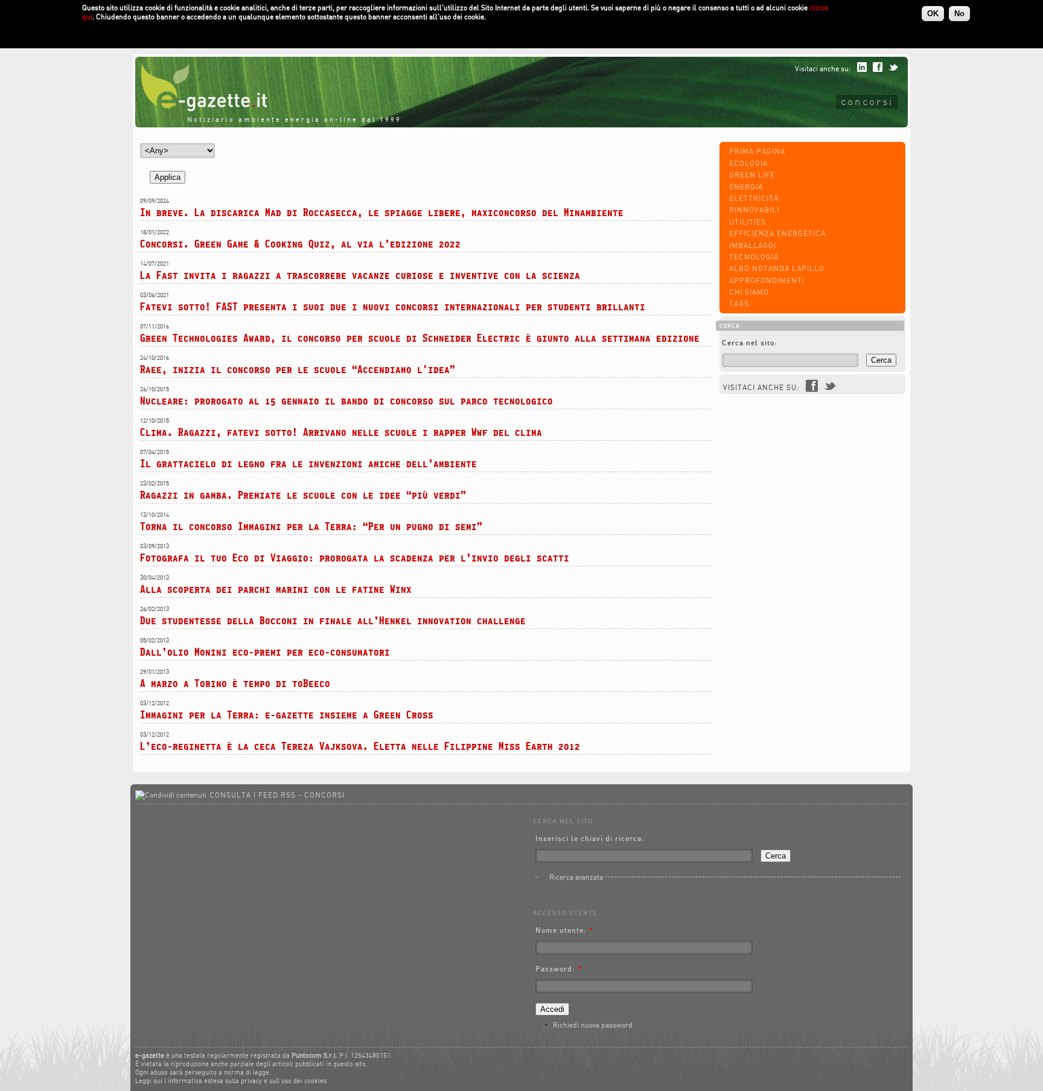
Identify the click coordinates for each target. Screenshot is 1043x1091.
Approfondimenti (767, 280)
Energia (746, 186)
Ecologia (748, 163)
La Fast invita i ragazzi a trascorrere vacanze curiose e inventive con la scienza (360, 275)
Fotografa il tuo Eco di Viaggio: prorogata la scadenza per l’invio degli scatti (354, 557)
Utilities (747, 221)
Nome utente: (564, 930)
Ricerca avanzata (576, 876)
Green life (752, 174)
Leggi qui (148, 1081)
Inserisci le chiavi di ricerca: (590, 838)
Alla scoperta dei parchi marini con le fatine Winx (276, 589)
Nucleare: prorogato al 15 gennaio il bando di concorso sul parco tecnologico (346, 400)
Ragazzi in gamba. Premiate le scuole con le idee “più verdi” (303, 495)
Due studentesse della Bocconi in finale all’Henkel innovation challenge (333, 620)
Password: (558, 968)
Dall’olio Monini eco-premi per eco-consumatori (265, 651)
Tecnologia (754, 256)
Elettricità (754, 198)
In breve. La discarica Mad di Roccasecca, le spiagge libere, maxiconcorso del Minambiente (382, 212)
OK (933, 13)
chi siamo (749, 291)
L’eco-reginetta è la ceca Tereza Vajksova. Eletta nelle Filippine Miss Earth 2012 (360, 746)
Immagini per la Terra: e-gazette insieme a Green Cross (286, 714)
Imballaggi (752, 245)
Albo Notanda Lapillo (777, 268)
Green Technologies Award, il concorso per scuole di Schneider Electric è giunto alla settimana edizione (420, 338)
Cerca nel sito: (749, 342)
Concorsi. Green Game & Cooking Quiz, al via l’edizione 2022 (300, 243)
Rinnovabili (754, 209)
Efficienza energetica (777, 233)
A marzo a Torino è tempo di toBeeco (235, 683)
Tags (739, 303)
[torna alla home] (201, 108)
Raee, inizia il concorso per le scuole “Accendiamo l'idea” (297, 369)
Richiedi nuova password (593, 1024)
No (959, 13)
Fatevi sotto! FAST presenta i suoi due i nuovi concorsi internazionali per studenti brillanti (392, 306)
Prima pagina (757, 151)
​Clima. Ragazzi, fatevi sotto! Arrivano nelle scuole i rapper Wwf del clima (341, 432)
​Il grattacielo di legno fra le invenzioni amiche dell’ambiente (308, 463)
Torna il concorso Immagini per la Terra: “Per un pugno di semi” (311, 526)
